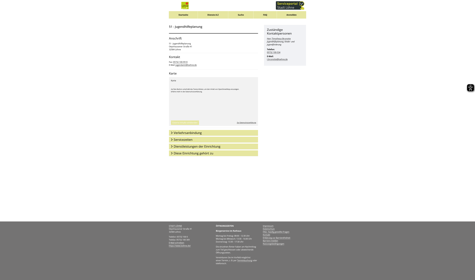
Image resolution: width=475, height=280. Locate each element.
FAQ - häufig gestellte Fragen (276, 231)
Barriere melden (270, 240)
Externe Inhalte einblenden (185, 122)
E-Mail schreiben (176, 242)
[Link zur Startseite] (185, 5)
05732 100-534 (273, 52)
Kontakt (266, 234)
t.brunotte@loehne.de (277, 59)
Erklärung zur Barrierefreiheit (276, 237)
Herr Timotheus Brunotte (279, 38)
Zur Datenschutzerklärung (246, 122)
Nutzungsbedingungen (273, 243)
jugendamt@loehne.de (186, 65)
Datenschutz (269, 229)
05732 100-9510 (180, 62)
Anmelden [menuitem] (291, 14)
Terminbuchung (244, 260)
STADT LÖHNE (175, 226)
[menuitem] (183, 15)
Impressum (268, 226)
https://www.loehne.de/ (180, 245)
